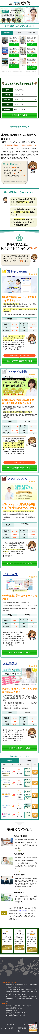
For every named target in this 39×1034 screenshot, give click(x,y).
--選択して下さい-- (19, 90)
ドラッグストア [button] (32, 32)
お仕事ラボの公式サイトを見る (19, 748)
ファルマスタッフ (19, 478)
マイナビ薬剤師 (17, 371)
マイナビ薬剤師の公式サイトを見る (19, 468)
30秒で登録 (35, 772)
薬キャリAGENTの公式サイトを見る (19, 361)
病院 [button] (19, 32)
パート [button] (29, 760)
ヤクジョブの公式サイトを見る (19, 652)
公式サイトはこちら (7, 947)
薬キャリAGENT (18, 271)
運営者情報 (10, 1024)
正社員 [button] (9, 760)
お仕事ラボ (10, 663)
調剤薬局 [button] (7, 32)
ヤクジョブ (10, 574)
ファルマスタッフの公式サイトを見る (19, 563)
